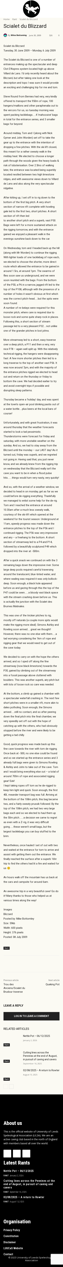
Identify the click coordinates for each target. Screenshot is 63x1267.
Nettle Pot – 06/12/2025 (36, 1036)
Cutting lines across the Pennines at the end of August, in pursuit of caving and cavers (40, 1056)
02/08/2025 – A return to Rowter (41, 1070)
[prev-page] (6, 1086)
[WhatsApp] (42, 964)
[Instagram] (17, 1153)
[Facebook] (18, 964)
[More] (50, 964)
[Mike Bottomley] (6, 35)
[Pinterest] (34, 964)
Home (7, 19)
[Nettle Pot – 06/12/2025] (12, 1040)
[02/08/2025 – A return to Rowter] (12, 1075)
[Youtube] (26, 1153)
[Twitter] (26, 964)
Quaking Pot (52, 984)
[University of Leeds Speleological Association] (31, 9)
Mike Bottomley (19, 35)
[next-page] (11, 1086)
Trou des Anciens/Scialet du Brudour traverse (14, 988)
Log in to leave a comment (31, 1016)
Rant (14, 19)
